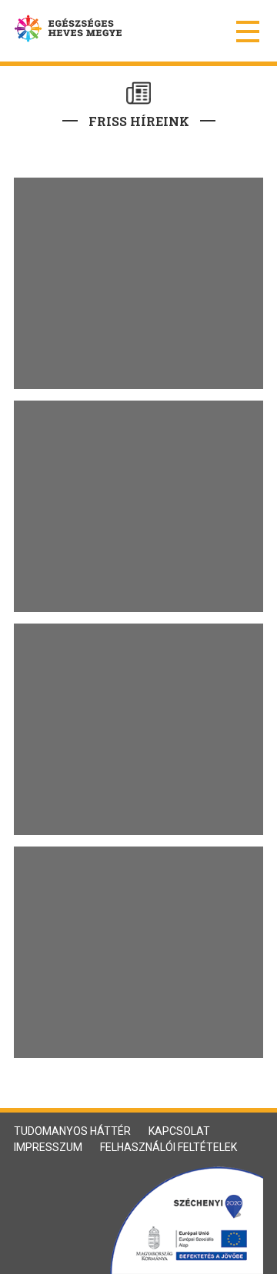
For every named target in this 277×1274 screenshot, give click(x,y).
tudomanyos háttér (72, 1131)
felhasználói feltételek (168, 1147)
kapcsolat (179, 1131)
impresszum (48, 1147)
